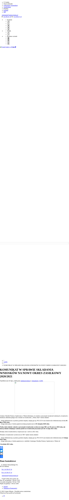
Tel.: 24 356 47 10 (7, 469)
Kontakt (6, 10)
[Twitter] (34, 450)
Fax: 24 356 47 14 (7, 472)
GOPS (5, 362)
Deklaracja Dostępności (10, 488)
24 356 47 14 (18, 16)
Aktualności (35, 381)
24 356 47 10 (7, 16)
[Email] (34, 453)
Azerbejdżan (7, 7)
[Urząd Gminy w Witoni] (7, 47)
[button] (0, 499)
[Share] (34, 456)
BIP (5, 12)
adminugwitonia (25, 381)
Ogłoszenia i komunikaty (11, 5)
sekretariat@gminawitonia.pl (10, 15)
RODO (6, 486)
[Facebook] (34, 447)
